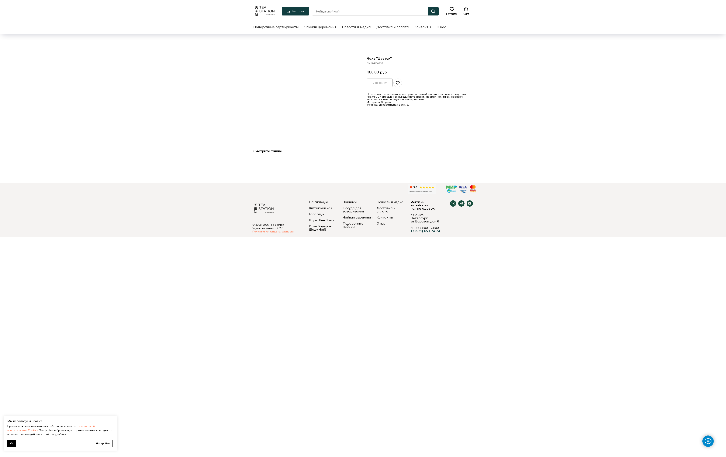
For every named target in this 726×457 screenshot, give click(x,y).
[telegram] (461, 205)
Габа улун (316, 214)
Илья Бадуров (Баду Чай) (320, 228)
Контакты (422, 27)
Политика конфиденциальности (273, 231)
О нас (441, 27)
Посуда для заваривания (353, 209)
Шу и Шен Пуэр (321, 220)
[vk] (453, 205)
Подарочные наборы (353, 225)
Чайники (350, 202)
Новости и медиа (356, 27)
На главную (318, 202)
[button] (452, 11)
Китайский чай (320, 208)
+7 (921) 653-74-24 (425, 230)
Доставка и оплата (392, 27)
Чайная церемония (320, 27)
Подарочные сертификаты (276, 27)
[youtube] (470, 205)
